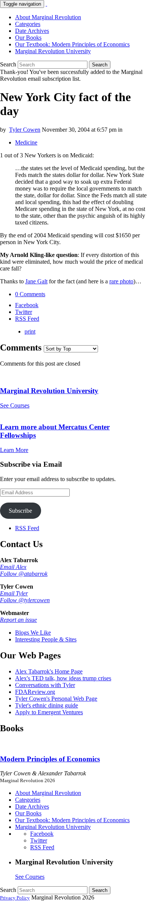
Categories (27, 24)
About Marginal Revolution (48, 17)
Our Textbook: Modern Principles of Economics (72, 44)
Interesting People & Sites (46, 639)
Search (8, 64)
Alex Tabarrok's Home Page (49, 671)
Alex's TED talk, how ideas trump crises (63, 678)
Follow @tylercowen (25, 600)
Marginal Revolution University (53, 51)
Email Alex (13, 567)
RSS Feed (27, 528)
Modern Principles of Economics (50, 759)
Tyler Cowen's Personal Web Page (56, 698)
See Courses (14, 405)
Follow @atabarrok (23, 573)
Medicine (26, 142)
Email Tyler (14, 593)
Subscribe (20, 510)
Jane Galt (36, 281)
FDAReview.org (35, 692)
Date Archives (32, 31)
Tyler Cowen (24, 129)
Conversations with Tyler (45, 685)
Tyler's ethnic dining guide (46, 705)
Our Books (28, 37)
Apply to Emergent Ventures (49, 712)
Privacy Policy (15, 898)
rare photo (121, 281)
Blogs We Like (33, 632)
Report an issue (18, 620)
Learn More (14, 450)
